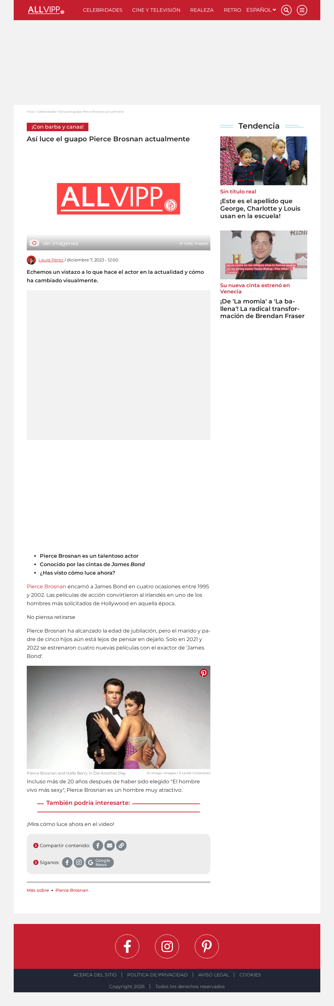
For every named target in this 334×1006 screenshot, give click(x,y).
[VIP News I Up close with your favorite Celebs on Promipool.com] (52, 10)
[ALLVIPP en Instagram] (167, 946)
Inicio (31, 111)
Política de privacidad (157, 975)
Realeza (202, 10)
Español (259, 10)
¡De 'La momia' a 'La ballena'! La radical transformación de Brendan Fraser (262, 309)
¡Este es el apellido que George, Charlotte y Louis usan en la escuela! (260, 208)
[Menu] (302, 10)
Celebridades (102, 10)
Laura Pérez (51, 260)
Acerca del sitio (95, 975)
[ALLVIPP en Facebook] (127, 946)
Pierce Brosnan (46, 586)
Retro (232, 10)
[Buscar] (286, 10)
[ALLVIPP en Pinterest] (206, 946)
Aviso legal (213, 975)
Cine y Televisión (156, 10)
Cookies (250, 975)
